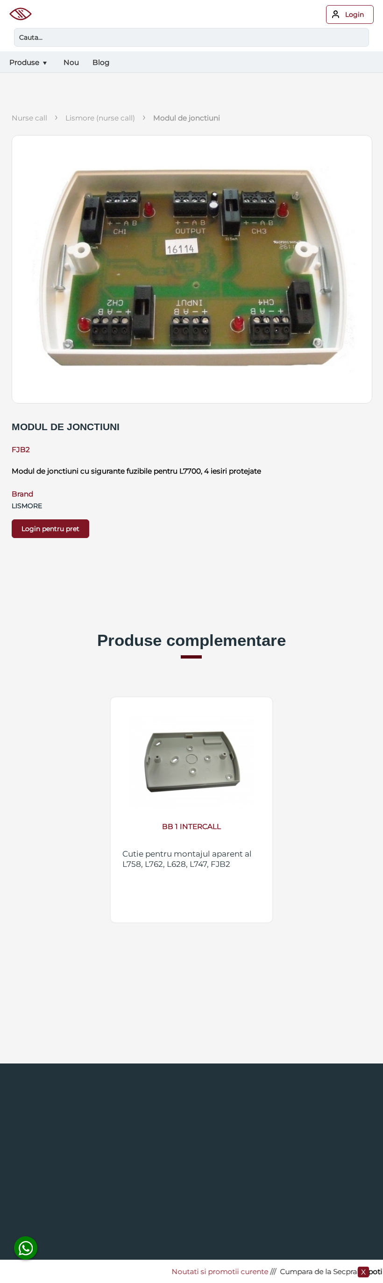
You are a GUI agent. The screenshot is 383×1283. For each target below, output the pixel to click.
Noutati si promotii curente (208, 1271)
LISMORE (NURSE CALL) (100, 117)
